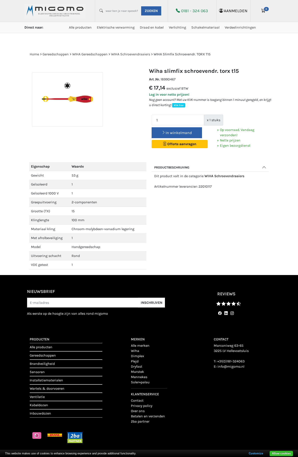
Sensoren (37, 372)
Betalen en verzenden (148, 416)
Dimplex (137, 356)
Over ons (138, 411)
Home (34, 54)
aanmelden (235, 10)
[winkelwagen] (263, 11)
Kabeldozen (39, 405)
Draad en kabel (152, 27)
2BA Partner (140, 421)
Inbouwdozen (40, 413)
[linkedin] (225, 313)
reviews (226, 293)
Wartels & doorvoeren (47, 388)
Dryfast (136, 366)
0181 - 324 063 (194, 10)
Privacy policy (141, 406)
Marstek (137, 372)
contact (137, 400)
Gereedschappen (43, 355)
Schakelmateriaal (205, 27)
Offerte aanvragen (181, 144)
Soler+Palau (140, 382)
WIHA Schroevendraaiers (224, 176)
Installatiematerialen (46, 380)
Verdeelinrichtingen (240, 27)
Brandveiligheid (42, 364)
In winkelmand (179, 133)
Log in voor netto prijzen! (169, 94)
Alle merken (140, 345)
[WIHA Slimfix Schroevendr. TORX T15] (67, 99)
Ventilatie (37, 397)
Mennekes (139, 377)
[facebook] (219, 313)
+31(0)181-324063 (231, 361)
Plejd (135, 361)
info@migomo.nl (231, 366)
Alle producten (80, 27)
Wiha (135, 351)
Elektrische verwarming (116, 27)
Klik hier (178, 105)
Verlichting (177, 27)
